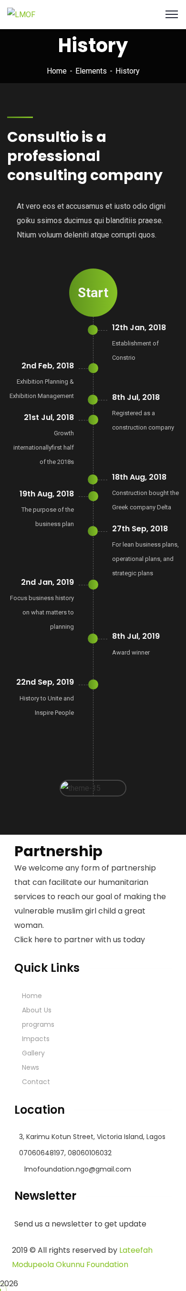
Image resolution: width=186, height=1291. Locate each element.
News (30, 1067)
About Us (37, 1010)
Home (57, 70)
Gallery (33, 1053)
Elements (91, 70)
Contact (36, 1082)
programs (38, 1024)
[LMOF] (21, 14)
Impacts (36, 1039)
